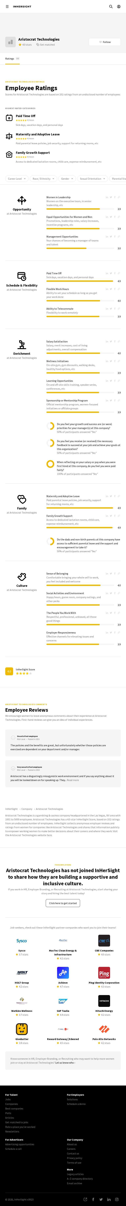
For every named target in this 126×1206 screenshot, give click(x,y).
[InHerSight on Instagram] (117, 1199)
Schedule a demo (76, 1104)
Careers (71, 1148)
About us (72, 1144)
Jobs (8, 1099)
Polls (8, 1113)
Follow (107, 42)
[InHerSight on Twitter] (101, 1199)
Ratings (12, 58)
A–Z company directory (80, 1178)
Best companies (14, 1108)
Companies (11, 1104)
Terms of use (74, 1162)
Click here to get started (63, 903)
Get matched (47, 44)
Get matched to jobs (16, 1122)
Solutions (72, 1099)
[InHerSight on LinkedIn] (109, 1199)
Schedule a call (13, 1148)
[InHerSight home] (22, 6)
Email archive (74, 1183)
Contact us (73, 1153)
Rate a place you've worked (20, 1126)
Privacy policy (74, 1158)
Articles (9, 1117)
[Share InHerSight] (85, 1199)
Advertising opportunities (19, 1144)
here (49, 835)
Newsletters (12, 1131)
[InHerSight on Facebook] (93, 1199)
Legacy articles (75, 1174)
